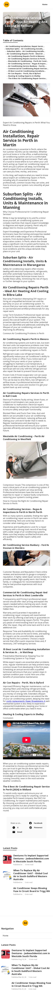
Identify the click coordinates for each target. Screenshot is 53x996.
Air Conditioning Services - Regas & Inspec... (27, 63)
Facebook (38, 823)
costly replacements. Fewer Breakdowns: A (25, 701)
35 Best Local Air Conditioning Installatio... (27, 71)
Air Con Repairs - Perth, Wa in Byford (24, 73)
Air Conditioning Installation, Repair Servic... (25, 46)
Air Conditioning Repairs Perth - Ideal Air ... (26, 54)
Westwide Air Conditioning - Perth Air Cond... (28, 61)
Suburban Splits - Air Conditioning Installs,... (25, 49)
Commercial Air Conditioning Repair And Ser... (28, 68)
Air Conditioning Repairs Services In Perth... (27, 58)
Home (44, 4)
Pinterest (38, 827)
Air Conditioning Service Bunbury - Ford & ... (27, 66)
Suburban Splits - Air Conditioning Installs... (26, 51)
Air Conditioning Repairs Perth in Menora (26, 56)
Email (19, 832)
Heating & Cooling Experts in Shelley (24, 76)
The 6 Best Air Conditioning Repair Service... (27, 78)
